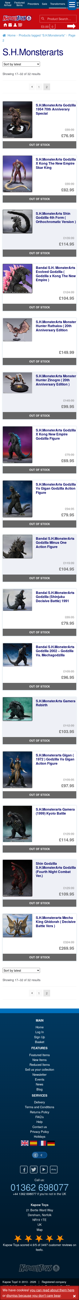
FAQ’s (39, 1117)
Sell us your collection (39, 1069)
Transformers (57, 3)
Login (14, 25)
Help (39, 1121)
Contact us (39, 1126)
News (19, 25)
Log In (39, 1032)
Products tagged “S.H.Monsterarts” (42, 35)
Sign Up (39, 1037)
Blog (39, 1089)
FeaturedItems (19, 4)
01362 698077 (40, 1186)
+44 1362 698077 (24, 1193)
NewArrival (7, 4)
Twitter (33, 1169)
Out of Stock (39, 145)
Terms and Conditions (39, 1107)
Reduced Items (39, 1064)
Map (40, 1229)
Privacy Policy (39, 1131)
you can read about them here (52, 1290)
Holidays (39, 1136)
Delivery (39, 1102)
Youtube (44, 1169)
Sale (44, 3)
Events (39, 1079)
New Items (39, 1059)
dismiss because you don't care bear (33, 1295)
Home (4, 25)
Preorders (33, 3)
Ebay (54, 1169)
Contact (9, 25)
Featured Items (39, 1055)
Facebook (24, 1169)
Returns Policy (39, 1112)
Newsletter (39, 1074)
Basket (39, 1041)
